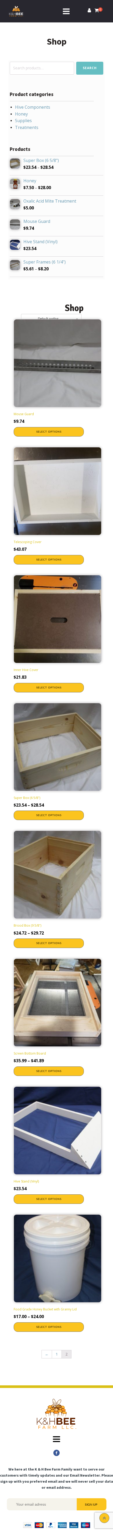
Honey (21, 114)
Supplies (23, 120)
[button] (89, 11)
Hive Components (32, 107)
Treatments (26, 127)
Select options (48, 431)
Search (90, 68)
